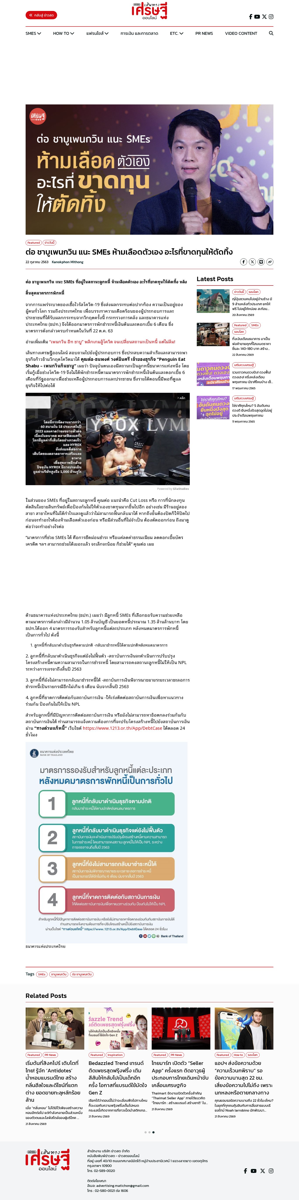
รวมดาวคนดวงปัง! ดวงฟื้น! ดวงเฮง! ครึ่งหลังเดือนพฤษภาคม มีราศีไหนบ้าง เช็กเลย (252, 379)
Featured (34, 242)
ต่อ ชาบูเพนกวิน (81, 974)
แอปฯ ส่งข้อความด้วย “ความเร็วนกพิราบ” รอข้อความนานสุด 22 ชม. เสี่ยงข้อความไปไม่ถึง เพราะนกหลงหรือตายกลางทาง (244, 1077)
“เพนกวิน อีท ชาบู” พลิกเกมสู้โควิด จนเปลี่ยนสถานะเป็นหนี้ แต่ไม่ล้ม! (112, 341)
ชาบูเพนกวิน (58, 974)
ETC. (174, 33)
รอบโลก (254, 292)
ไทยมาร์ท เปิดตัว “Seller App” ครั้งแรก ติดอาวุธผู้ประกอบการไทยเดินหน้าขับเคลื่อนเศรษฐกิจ (180, 1074)
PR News (204, 33)
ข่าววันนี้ (49, 242)
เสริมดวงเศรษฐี (244, 365)
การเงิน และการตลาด (139, 33)
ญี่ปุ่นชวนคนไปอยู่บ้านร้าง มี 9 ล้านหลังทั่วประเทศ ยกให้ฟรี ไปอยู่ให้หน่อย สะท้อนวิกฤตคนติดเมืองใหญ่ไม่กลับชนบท (252, 308)
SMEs (31, 33)
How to (61, 33)
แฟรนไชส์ (95, 33)
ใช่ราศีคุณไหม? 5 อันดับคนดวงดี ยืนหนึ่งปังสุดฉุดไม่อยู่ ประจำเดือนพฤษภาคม (252, 410)
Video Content (241, 33)
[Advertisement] (149, 70)
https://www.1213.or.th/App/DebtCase (122, 727)
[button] (145, 1132)
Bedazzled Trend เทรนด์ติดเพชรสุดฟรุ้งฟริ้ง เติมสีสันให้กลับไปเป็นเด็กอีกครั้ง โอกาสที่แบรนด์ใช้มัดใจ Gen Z (118, 1077)
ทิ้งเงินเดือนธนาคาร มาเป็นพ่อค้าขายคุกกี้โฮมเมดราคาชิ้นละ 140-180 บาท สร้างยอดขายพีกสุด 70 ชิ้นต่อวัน (251, 346)
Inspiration (115, 1055)
